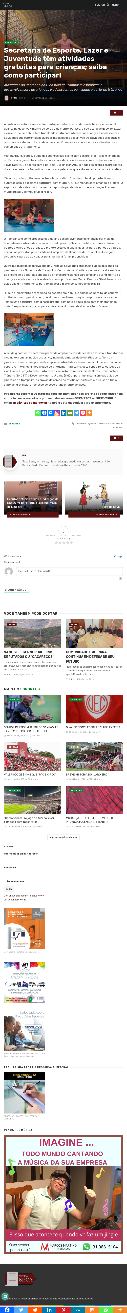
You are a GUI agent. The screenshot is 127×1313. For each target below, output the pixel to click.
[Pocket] (83, 413)
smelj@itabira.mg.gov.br (29, 402)
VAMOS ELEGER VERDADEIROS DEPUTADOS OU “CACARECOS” (29, 654)
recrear (111, 423)
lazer (102, 423)
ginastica (93, 423)
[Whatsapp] (38, 413)
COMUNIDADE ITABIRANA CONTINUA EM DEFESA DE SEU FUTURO (90, 656)
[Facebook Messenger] (51, 413)
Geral (12, 624)
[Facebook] (44, 413)
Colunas (13, 747)
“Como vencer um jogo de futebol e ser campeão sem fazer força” (29, 820)
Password (10, 867)
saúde (120, 423)
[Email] (70, 413)
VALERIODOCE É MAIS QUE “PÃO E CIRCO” (30, 774)
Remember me (15, 881)
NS (15, 98)
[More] (89, 413)
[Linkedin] (63, 413)
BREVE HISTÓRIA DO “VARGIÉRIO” (87, 774)
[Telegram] (76, 413)
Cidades (75, 747)
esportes (82, 423)
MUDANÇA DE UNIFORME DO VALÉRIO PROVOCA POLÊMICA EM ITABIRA (89, 820)
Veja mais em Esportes (62, 837)
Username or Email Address (21, 853)
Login (119, 556)
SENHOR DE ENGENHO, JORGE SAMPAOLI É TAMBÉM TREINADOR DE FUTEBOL (31, 729)
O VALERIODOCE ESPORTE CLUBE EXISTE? (93, 727)
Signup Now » (37, 895)
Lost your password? (15, 899)
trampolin (118, 427)
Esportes (11, 43)
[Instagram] (57, 413)
